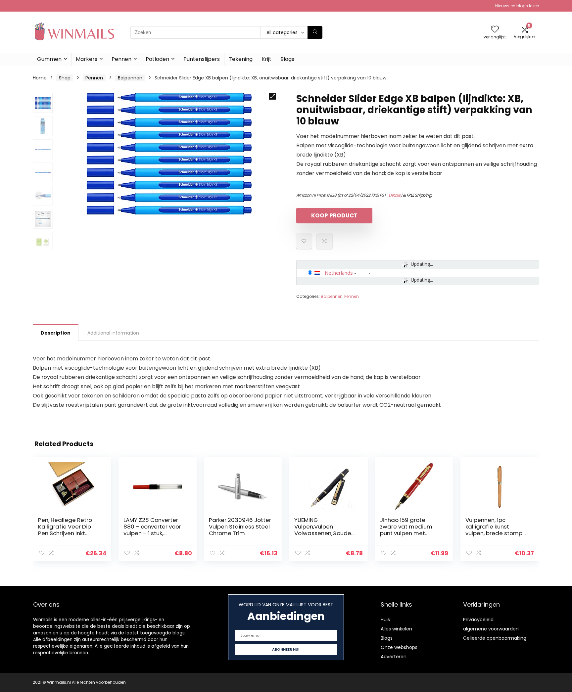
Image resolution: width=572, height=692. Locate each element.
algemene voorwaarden (491, 628)
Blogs (287, 59)
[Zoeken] (315, 32)
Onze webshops (399, 647)
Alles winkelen (396, 628)
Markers (86, 59)
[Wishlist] (495, 29)
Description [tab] (56, 333)
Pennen (121, 59)
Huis (385, 619)
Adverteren (393, 656)
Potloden (157, 59)
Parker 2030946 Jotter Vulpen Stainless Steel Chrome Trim (240, 526)
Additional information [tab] (113, 333)
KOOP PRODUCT (334, 215)
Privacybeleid (478, 619)
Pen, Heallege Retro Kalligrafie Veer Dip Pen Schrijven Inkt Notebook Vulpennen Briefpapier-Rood (66, 533)
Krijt (266, 59)
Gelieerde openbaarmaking (494, 638)
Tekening (241, 59)
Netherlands (339, 272)
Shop (65, 77)
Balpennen (130, 77)
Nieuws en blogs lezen (517, 6)
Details (395, 195)
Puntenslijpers (201, 59)
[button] (272, 96)
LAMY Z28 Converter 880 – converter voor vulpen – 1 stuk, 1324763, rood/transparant (152, 533)
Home (40, 77)
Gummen (49, 59)
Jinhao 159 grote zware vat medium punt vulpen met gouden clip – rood (406, 530)
